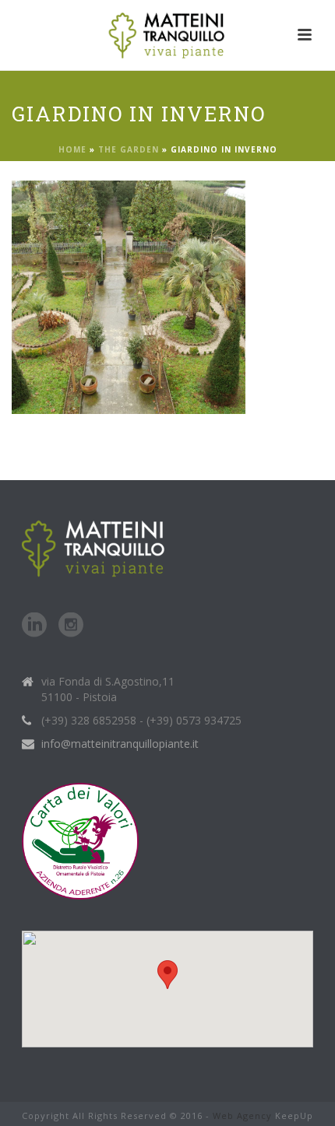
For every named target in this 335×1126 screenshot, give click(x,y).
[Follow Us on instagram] (70, 625)
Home (72, 149)
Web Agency (242, 1115)
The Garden (128, 149)
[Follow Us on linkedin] (34, 625)
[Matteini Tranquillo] (168, 35)
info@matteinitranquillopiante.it (120, 744)
